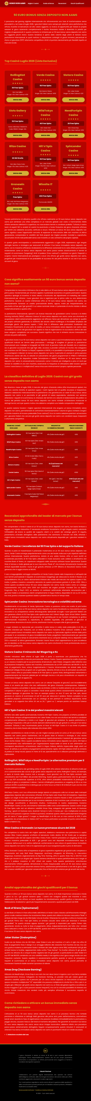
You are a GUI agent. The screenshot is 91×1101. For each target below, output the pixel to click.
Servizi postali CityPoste (26, 1090)
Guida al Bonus (48, 3)
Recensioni (62, 3)
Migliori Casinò (33, 3)
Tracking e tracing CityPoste (44, 1090)
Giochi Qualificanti (77, 3)
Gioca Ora (17, 100)
